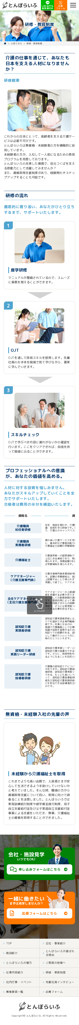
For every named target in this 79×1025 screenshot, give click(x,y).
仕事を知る (16, 43)
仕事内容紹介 (14, 972)
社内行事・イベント (19, 982)
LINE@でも (47, 7)
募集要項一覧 (14, 992)
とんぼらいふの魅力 (19, 963)
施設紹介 (12, 953)
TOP (9, 943)
